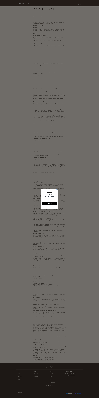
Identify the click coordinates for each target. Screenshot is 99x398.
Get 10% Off (49, 203)
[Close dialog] (57, 189)
